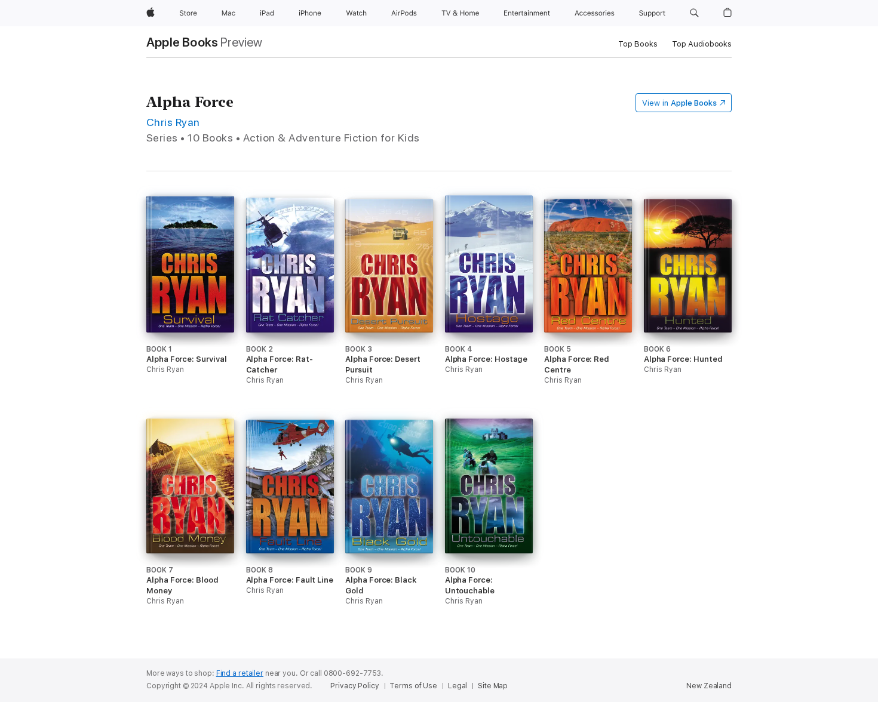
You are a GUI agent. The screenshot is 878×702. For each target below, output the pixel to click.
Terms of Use (413, 686)
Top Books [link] (638, 43)
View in (679, 102)
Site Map (493, 686)
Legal (457, 686)
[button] (694, 13)
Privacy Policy (354, 686)
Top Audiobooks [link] (702, 43)
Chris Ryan (173, 122)
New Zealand (709, 686)
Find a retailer (239, 673)
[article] (190, 307)
